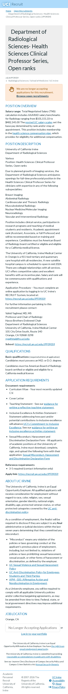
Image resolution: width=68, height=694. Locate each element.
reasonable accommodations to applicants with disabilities (34, 657)
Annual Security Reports (47, 664)
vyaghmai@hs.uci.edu (17, 338)
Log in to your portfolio (34, 633)
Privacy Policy (58, 687)
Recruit (17, 4)
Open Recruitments (23, 11)
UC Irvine (56, 677)
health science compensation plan (32, 133)
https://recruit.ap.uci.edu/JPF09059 (25, 298)
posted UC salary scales (38, 122)
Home (8, 11)
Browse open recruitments (33, 96)
